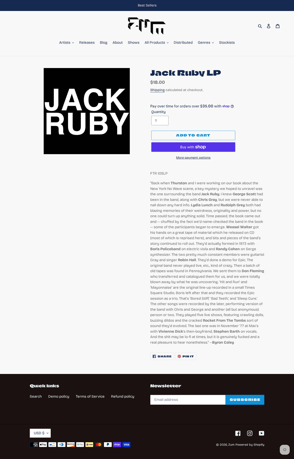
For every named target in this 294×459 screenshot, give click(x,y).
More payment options (193, 158)
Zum (231, 445)
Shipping (157, 90)
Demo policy (58, 396)
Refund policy (122, 396)
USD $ (39, 433)
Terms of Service (90, 396)
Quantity (158, 112)
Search (36, 396)
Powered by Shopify (249, 445)
